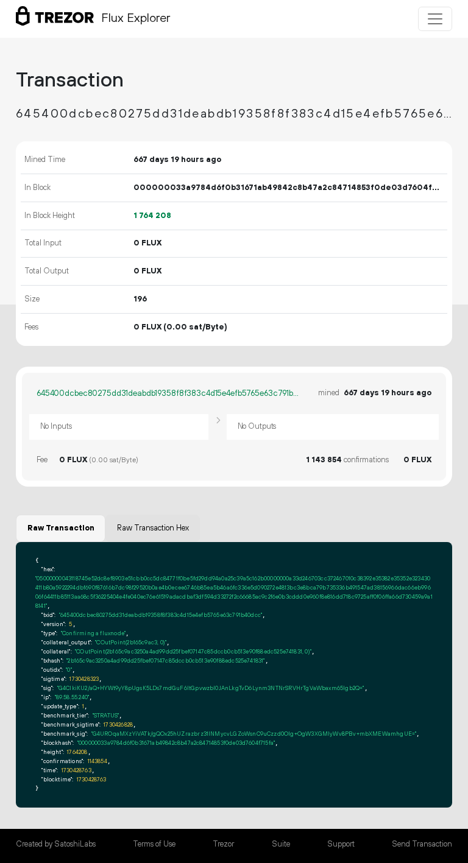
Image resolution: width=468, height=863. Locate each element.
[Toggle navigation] (435, 19)
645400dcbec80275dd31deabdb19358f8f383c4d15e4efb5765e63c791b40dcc (168, 393)
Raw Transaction (60, 528)
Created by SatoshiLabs (56, 844)
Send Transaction (422, 844)
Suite (281, 844)
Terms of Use (154, 844)
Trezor (223, 844)
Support (341, 844)
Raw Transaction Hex (153, 528)
